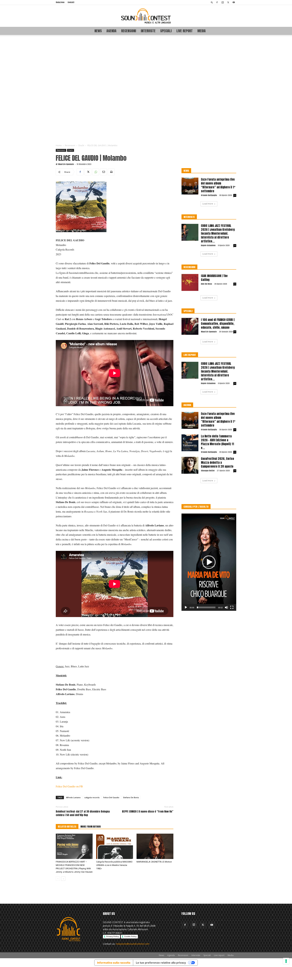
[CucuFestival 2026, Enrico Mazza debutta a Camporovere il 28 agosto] (189, 465)
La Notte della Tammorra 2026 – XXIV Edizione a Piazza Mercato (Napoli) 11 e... (217, 442)
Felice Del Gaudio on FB (69, 786)
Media (201, 30)
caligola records (92, 797)
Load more (207, 203)
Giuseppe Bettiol (207, 470)
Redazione (60, 2)
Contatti (71, 2)
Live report (184, 30)
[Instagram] (222, 2)
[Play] (186, 607)
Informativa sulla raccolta (113, 962)
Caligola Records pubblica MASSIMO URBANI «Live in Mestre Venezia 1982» (114, 865)
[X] (228, 2)
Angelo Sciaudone (208, 245)
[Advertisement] (146, 89)
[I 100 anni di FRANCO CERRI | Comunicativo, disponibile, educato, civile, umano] (189, 326)
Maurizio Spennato (66, 164)
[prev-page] (58, 879)
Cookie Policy (130, 936)
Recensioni (128, 30)
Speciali (166, 30)
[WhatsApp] (95, 171)
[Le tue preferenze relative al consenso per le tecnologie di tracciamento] (286, 961)
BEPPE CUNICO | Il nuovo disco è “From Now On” (147, 811)
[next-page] (63, 879)
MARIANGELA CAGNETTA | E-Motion (154, 861)
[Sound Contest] (146, 16)
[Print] (111, 171)
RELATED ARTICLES (67, 826)
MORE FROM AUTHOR (90, 826)
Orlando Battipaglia (209, 195)
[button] (211, 2)
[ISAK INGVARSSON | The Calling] (189, 282)
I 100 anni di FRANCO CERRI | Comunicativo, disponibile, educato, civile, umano (218, 324)
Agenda (111, 30)
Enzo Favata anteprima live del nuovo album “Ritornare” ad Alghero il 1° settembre (218, 185)
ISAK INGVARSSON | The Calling (214, 278)
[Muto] (226, 607)
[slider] (206, 607)
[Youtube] (233, 2)
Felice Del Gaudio (111, 797)
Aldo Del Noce (206, 283)
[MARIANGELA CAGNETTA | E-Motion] (155, 846)
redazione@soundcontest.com (132, 943)
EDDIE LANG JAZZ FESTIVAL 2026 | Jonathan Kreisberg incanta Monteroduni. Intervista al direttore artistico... (218, 233)
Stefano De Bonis (131, 797)
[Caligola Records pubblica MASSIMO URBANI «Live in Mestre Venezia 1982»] (114, 846)
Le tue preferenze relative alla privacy (161, 962)
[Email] (103, 171)
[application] (208, 562)
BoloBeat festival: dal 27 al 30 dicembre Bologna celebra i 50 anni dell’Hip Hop (83, 813)
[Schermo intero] (232, 607)
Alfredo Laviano (73, 797)
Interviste (148, 30)
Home (59, 145)
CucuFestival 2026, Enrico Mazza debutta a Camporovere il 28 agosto (217, 462)
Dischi (81, 145)
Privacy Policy (112, 936)
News (98, 30)
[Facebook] (217, 2)
